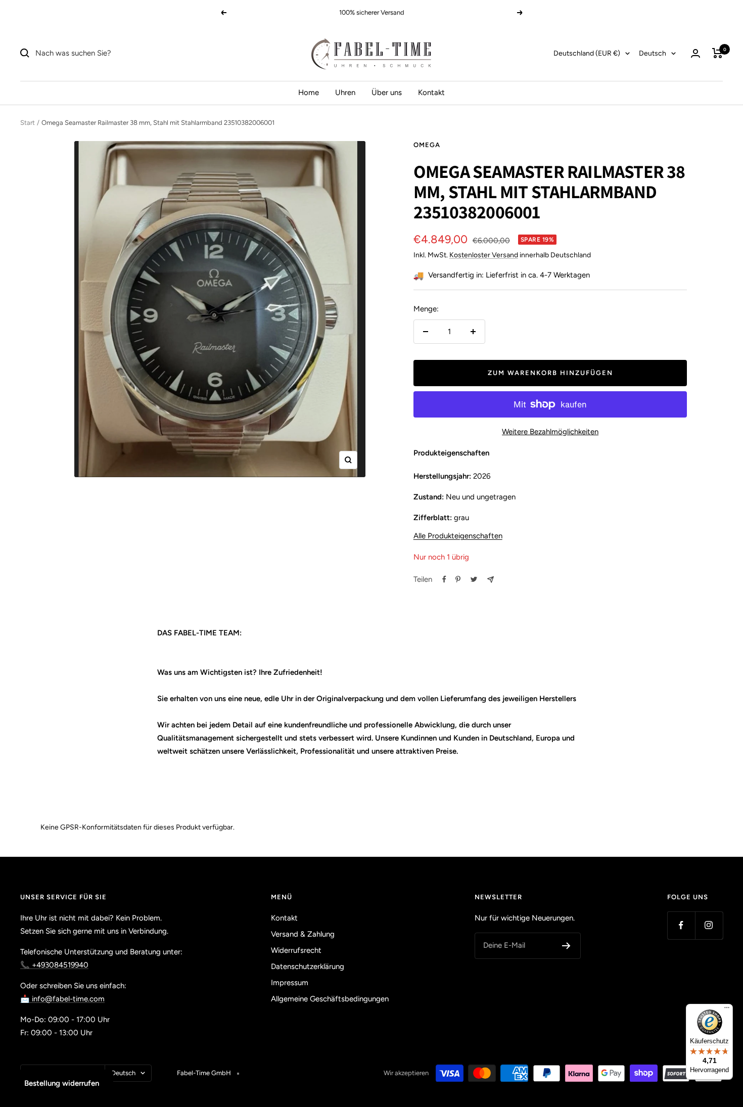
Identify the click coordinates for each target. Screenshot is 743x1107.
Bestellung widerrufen (61, 1083)
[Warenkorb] (717, 53)
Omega (426, 145)
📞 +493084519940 (54, 965)
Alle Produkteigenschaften (457, 535)
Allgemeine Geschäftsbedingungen (330, 998)
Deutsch (652, 53)
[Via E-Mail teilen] (490, 579)
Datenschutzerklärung (307, 966)
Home (308, 92)
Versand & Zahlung (303, 934)
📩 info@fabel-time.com (62, 998)
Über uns (387, 92)
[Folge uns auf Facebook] (681, 925)
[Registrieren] (566, 945)
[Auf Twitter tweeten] (474, 579)
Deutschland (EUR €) (586, 53)
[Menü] (727, 1010)
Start (27, 122)
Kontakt (431, 92)
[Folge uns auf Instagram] (709, 925)
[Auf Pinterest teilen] (457, 579)
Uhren (345, 92)
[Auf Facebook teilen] (444, 579)
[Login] (695, 53)
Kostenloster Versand (483, 255)
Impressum (289, 982)
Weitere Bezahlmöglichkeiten (550, 431)
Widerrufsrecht (296, 950)
